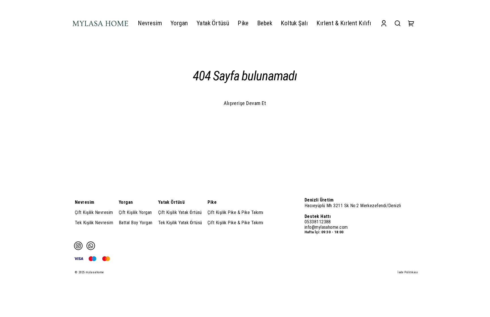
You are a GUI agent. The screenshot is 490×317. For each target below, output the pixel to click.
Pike (212, 202)
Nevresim (84, 202)
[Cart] (411, 23)
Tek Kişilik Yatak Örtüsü (180, 222)
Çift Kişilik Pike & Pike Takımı (235, 212)
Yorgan (126, 202)
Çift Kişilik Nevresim (94, 212)
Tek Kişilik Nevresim (94, 222)
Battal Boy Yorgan (136, 222)
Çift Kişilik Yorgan (135, 212)
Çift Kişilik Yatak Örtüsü (180, 212)
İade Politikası (408, 272)
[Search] (397, 23)
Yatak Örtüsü (171, 202)
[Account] (384, 23)
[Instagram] (78, 246)
